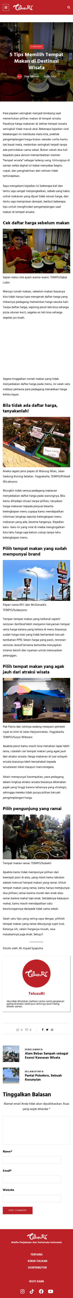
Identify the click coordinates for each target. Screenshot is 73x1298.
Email (7, 1170)
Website (8, 1190)
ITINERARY (36, 46)
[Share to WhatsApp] (52, 1030)
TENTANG (37, 1254)
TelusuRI (34, 76)
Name (7, 1151)
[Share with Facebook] (42, 1030)
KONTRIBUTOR (37, 1268)
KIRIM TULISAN (37, 1261)
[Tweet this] (47, 1030)
